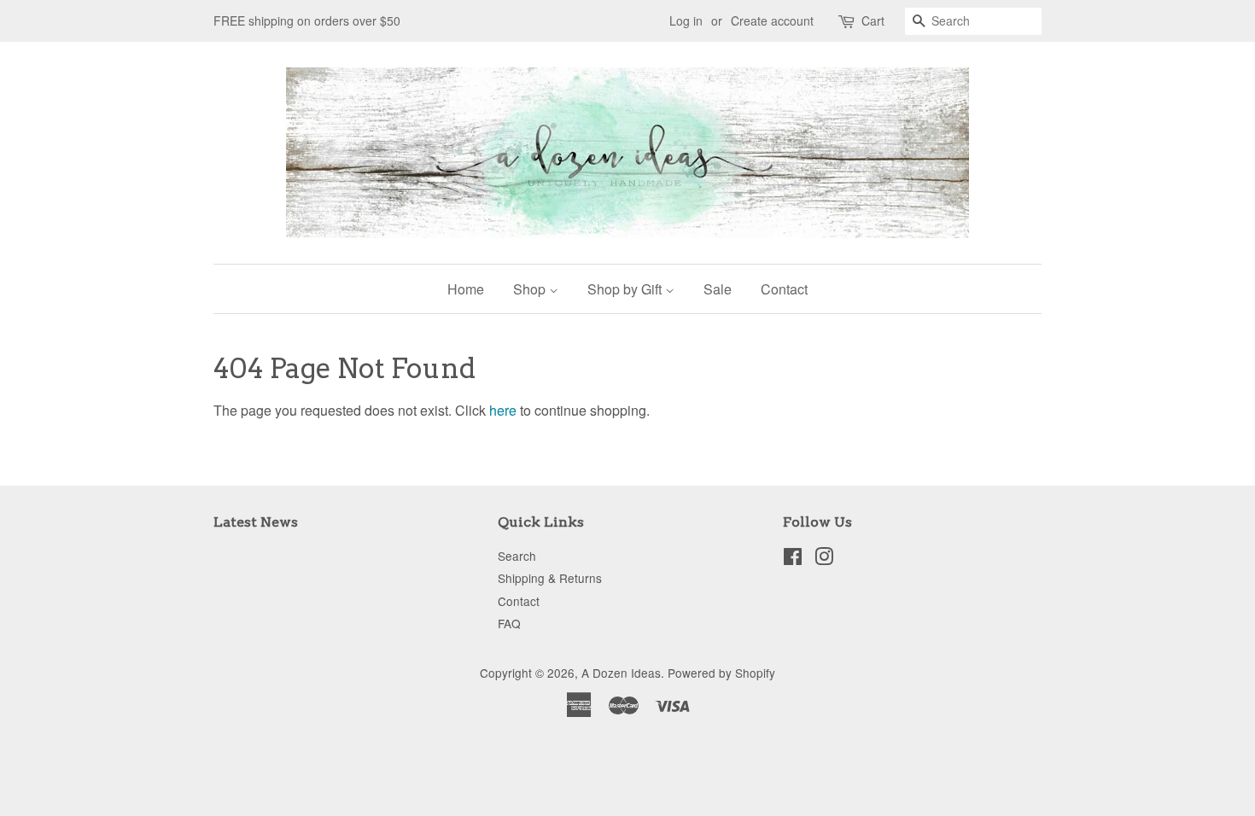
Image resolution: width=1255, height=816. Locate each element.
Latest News (255, 522)
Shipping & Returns (550, 577)
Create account (772, 20)
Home (465, 289)
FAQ (509, 623)
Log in (686, 20)
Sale (717, 289)
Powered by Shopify (721, 672)
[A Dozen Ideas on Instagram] (823, 559)
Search (517, 555)
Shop (531, 289)
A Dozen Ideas (621, 672)
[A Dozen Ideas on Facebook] (793, 559)
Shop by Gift (626, 289)
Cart (872, 20)
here (503, 410)
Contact (784, 289)
